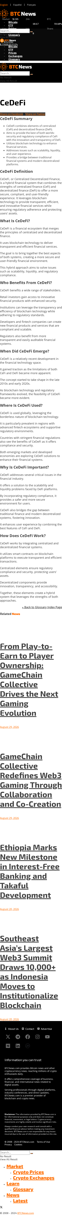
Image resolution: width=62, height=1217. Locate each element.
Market (15, 1166)
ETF (10, 25)
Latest (20, 1200)
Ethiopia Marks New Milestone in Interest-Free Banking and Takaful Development (30, 870)
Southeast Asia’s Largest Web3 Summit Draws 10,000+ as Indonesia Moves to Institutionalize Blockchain (29, 971)
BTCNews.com (25, 1212)
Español (17, 4)
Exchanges (15, 56)
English (4, 4)
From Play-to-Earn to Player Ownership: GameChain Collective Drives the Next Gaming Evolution (29, 679)
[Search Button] (31, 31)
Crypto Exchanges (33, 1177)
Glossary (14, 34)
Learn (13, 1183)
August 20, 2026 (9, 909)
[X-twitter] (8, 1036)
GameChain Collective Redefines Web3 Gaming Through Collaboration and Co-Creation (31, 779)
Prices (12, 28)
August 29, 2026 (9, 727)
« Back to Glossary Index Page (42, 607)
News (13, 1195)
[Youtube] (47, 1036)
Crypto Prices (28, 1172)
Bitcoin (12, 22)
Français (31, 4)
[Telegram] (17, 1036)
